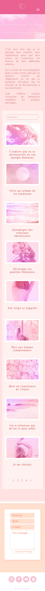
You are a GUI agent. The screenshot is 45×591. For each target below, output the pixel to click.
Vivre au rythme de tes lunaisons (22, 192)
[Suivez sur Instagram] (11, 579)
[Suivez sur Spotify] (33, 579)
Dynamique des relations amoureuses (22, 232)
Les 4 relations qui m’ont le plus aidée (22, 427)
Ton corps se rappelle (22, 308)
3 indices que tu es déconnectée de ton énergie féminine (22, 154)
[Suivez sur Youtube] (26, 579)
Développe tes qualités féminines (22, 270)
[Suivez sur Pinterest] (19, 579)
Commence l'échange (23, 551)
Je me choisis (22, 464)
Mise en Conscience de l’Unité (22, 388)
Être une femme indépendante (22, 349)
